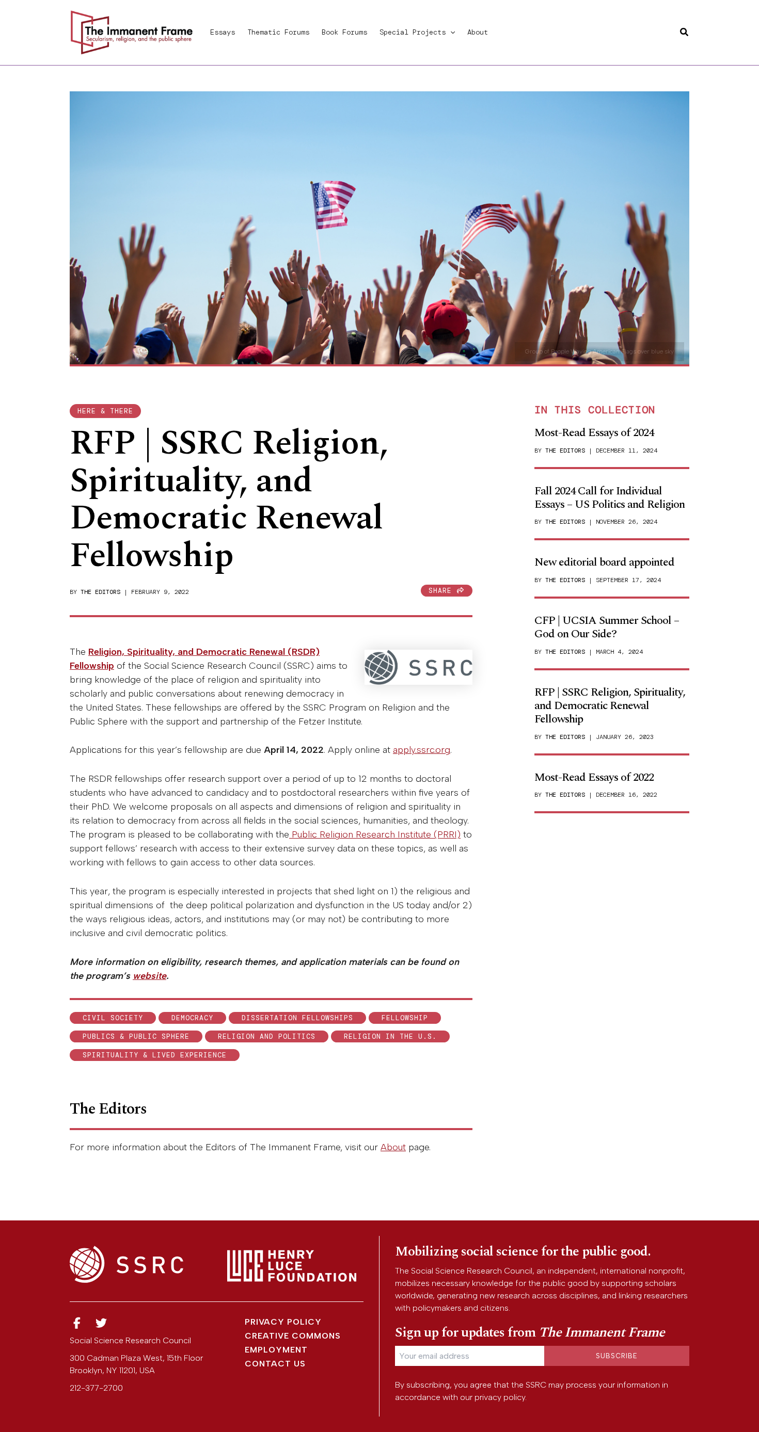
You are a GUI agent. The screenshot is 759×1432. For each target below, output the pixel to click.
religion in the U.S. (390, 1036)
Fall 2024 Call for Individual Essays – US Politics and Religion (609, 497)
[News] (77, 1323)
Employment (276, 1350)
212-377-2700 (96, 1388)
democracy (192, 1017)
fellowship (405, 1017)
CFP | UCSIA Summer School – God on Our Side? (606, 627)
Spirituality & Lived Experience (155, 1055)
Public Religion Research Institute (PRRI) (375, 834)
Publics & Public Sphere (136, 1036)
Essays (222, 32)
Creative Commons (293, 1336)
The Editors (100, 592)
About (477, 32)
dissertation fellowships (297, 1017)
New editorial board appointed (604, 562)
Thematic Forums (278, 32)
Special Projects (413, 32)
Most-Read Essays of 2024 (594, 432)
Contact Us (275, 1364)
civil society (113, 1017)
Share (442, 590)
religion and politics (266, 1036)
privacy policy (500, 1397)
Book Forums (344, 32)
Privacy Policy (283, 1322)
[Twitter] (101, 1323)
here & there (105, 411)
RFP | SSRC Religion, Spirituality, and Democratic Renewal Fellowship (609, 706)
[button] (450, 32)
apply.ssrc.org (421, 749)
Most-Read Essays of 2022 (594, 777)
